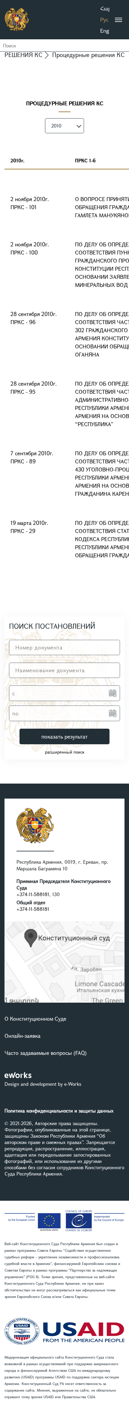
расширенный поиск (64, 752)
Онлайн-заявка (22, 1035)
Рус (104, 19)
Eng (104, 30)
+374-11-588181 (32, 894)
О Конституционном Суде (35, 1018)
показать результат (64, 736)
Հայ (105, 8)
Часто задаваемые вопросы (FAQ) (45, 1052)
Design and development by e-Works (42, 1084)
